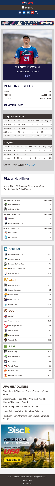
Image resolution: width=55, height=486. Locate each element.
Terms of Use (27, 480)
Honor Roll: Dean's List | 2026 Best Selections (23, 411)
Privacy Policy (27, 483)
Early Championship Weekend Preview (20, 407)
